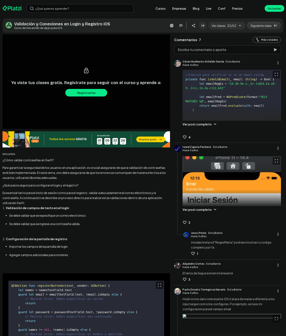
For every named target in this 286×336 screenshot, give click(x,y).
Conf (221, 8)
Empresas (179, 8)
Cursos (161, 8)
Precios (237, 8)
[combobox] (80, 8)
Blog (196, 8)
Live (208, 8)
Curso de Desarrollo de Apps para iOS (38, 28)
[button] (86, 139)
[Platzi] (12, 8)
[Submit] (31, 8)
